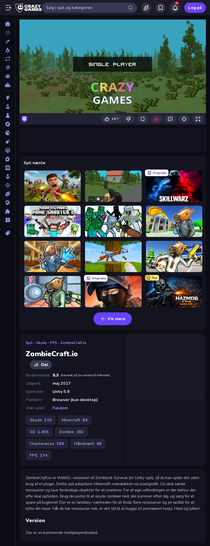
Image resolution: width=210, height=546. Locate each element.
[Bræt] (7, 115)
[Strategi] (7, 202)
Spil (29, 342)
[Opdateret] (7, 58)
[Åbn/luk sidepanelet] (8, 8)
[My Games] (160, 8)
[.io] (7, 132)
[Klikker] (7, 141)
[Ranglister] (7, 85)
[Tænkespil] (7, 211)
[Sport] (7, 194)
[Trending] (7, 50)
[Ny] (7, 41)
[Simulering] (7, 176)
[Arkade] (7, 106)
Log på (195, 8)
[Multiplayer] (7, 76)
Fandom (60, 408)
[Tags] (7, 233)
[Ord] (7, 167)
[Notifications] (175, 8)
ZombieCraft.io (73, 342)
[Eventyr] (7, 124)
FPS (53, 342)
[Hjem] (7, 23)
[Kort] (7, 159)
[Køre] (7, 150)
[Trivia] (7, 220)
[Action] (7, 98)
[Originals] (7, 67)
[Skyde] (7, 185)
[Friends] (146, 8)
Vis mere (116, 319)
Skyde (41, 342)
